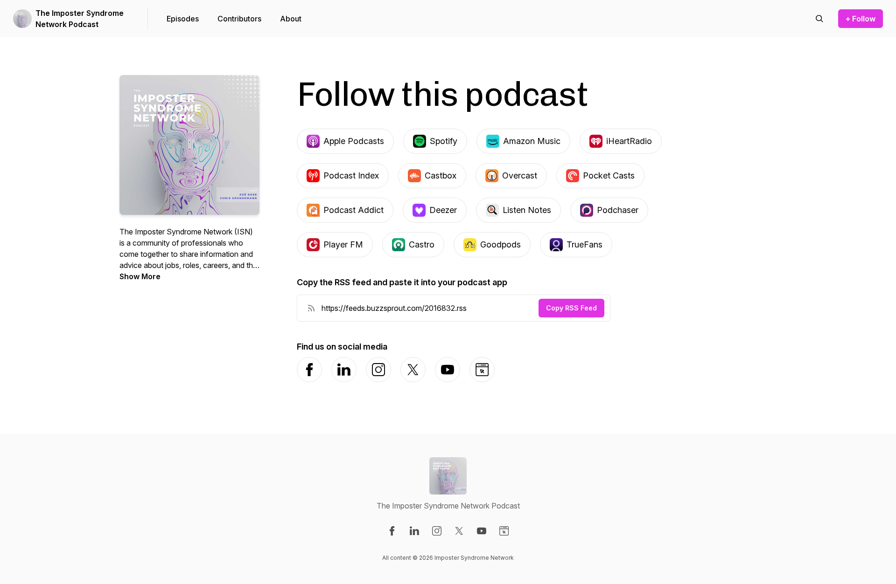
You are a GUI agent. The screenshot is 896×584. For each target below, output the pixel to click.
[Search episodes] (819, 18)
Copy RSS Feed (571, 308)
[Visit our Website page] (504, 531)
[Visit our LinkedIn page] (414, 531)
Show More (140, 276)
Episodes (183, 18)
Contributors (239, 18)
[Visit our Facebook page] (392, 531)
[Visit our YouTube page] (481, 531)
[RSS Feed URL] (311, 308)
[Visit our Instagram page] (436, 531)
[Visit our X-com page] (459, 531)
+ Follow (860, 18)
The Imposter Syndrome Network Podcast (79, 18)
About (290, 18)
